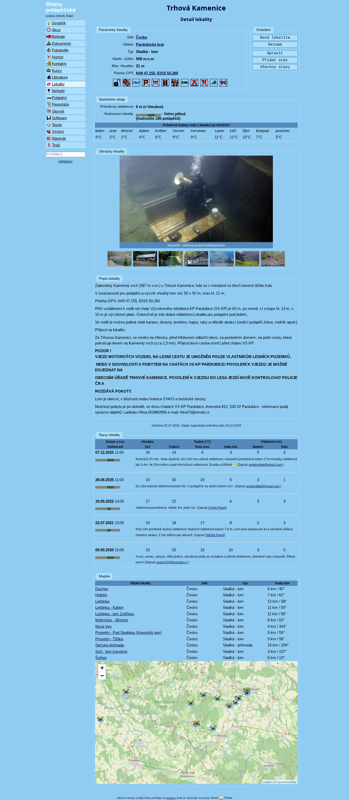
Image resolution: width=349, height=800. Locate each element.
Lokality (58, 84)
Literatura (59, 77)
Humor (57, 57)
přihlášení (65, 161)
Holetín (101, 595)
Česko (141, 37)
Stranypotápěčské (61, 7)
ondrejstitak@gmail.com (265, 465)
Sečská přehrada (109, 645)
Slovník (58, 111)
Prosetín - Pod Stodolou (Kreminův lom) (128, 632)
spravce (171, 797)
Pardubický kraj (150, 44)
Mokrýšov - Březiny (111, 620)
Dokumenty (61, 43)
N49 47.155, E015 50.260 (157, 73)
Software (59, 118)
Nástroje (59, 138)
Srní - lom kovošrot (111, 651)
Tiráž (56, 145)
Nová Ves (103, 626)
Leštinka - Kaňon (109, 607)
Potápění (59, 97)
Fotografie (60, 50)
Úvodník (59, 23)
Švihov (101, 657)
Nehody (58, 91)
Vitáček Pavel (214, 535)
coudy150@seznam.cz (172, 562)
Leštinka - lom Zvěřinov (114, 614)
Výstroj (58, 131)
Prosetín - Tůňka (109, 639)
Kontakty (59, 63)
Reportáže (60, 104)
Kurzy (57, 70)
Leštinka (102, 601)
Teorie (57, 125)
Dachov (101, 589)
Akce (56, 30)
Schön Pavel (217, 508)
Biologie (58, 36)
